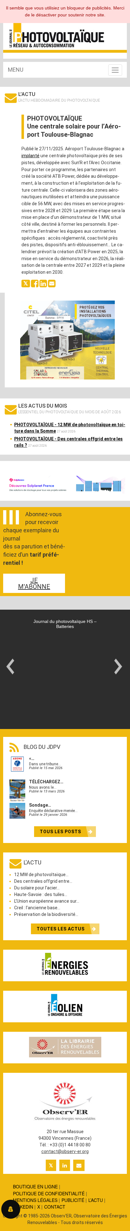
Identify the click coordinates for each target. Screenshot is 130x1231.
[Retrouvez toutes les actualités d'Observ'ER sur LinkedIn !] (64, 1165)
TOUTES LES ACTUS (61, 928)
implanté (30, 155)
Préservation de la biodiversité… (46, 914)
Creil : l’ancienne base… (37, 907)
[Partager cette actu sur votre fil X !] (25, 282)
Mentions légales (35, 1200)
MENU (15, 69)
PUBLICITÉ (73, 1200)
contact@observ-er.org (65, 1151)
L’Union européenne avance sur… (46, 901)
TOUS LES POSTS (61, 831)
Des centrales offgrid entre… (43, 881)
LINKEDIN (23, 1207)
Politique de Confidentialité (49, 1193)
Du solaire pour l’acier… (37, 887)
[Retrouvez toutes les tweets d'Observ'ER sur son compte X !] (51, 1165)
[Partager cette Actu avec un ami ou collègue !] (52, 282)
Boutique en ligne (35, 1186)
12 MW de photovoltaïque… (41, 874)
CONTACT (54, 1207)
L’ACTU (95, 1200)
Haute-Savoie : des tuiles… (40, 894)
